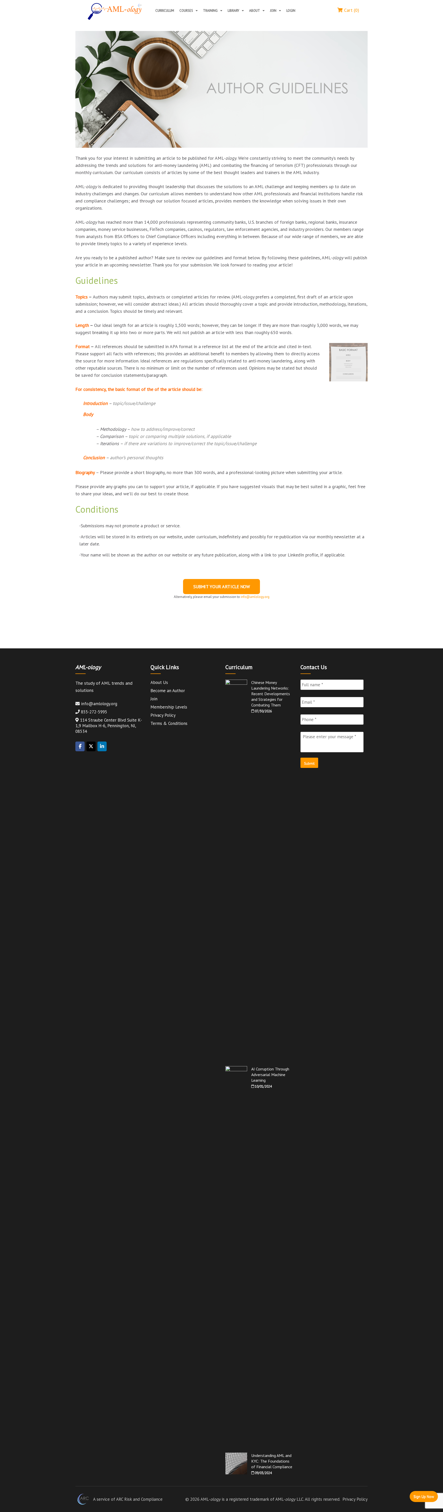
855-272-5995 (94, 712)
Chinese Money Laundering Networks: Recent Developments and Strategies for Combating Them (270, 693)
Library (233, 10)
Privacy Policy (163, 715)
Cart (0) (351, 10)
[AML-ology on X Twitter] (91, 746)
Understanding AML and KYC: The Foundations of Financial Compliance (271, 1461)
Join (273, 10)
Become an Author (167, 690)
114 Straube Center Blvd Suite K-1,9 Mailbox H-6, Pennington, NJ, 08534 (108, 725)
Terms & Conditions (168, 723)
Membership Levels (168, 707)
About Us (159, 682)
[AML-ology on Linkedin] (102, 746)
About (254, 10)
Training (210, 10)
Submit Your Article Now (221, 586)
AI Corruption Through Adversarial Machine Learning (270, 1074)
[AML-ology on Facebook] (80, 746)
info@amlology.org (99, 703)
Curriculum (164, 10)
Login (290, 10)
